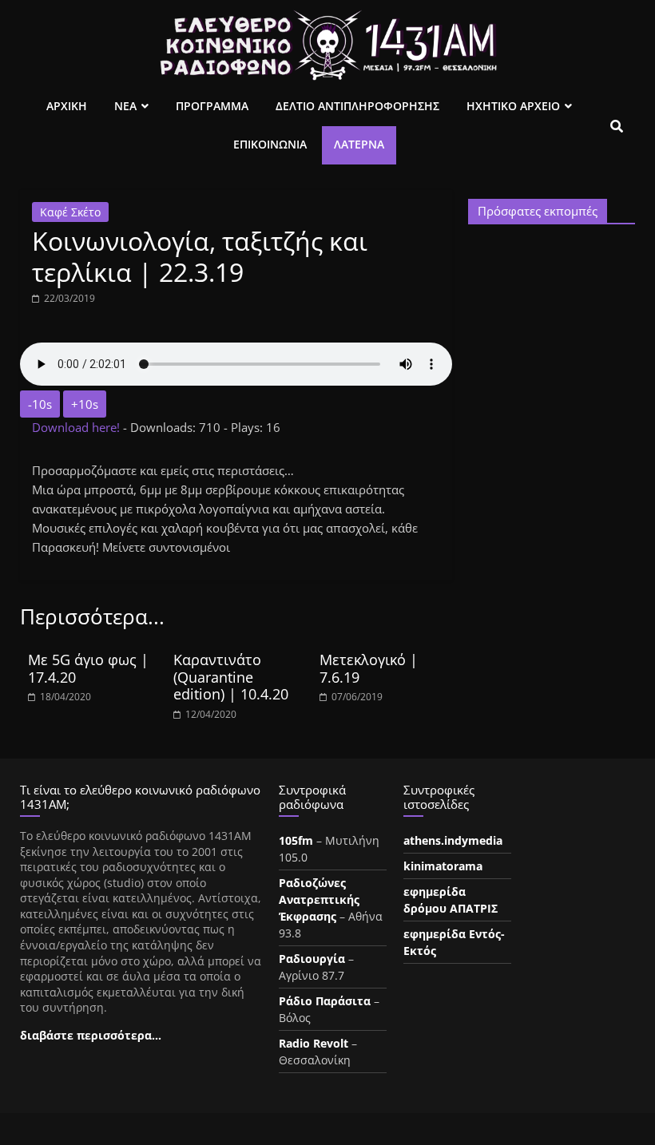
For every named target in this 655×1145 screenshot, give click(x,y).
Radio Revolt (313, 1043)
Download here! (77, 427)
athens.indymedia (452, 840)
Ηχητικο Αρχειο (513, 105)
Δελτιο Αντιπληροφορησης (357, 105)
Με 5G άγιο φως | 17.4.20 (88, 668)
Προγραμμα (212, 105)
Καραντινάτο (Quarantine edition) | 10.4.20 (230, 676)
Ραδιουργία (312, 958)
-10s (40, 404)
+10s (84, 404)
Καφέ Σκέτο (70, 212)
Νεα (125, 105)
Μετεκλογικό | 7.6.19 (369, 668)
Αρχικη (66, 105)
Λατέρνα (359, 144)
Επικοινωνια (270, 144)
